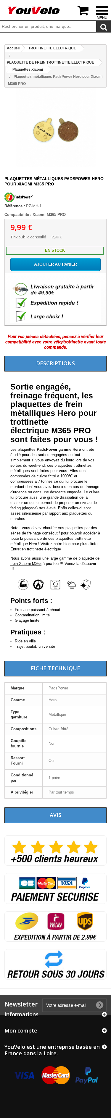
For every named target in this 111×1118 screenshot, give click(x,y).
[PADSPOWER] (19, 200)
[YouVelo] (34, 10)
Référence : (14, 206)
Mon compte (20, 1030)
